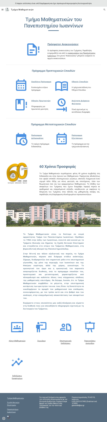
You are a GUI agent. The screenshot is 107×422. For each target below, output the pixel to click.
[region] (53, 3)
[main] (53, 24)
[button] (2, 9)
